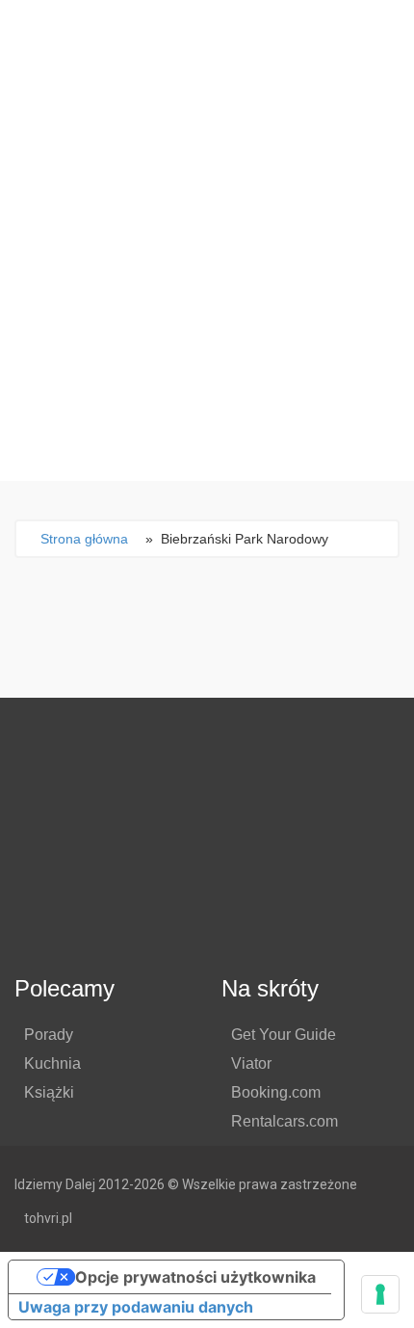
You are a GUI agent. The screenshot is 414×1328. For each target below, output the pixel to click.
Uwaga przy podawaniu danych (135, 1306)
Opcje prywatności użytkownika (195, 1277)
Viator (251, 1063)
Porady (48, 1034)
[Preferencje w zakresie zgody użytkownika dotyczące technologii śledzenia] (380, 1294)
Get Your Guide (283, 1034)
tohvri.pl (48, 1218)
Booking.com (276, 1092)
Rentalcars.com (284, 1121)
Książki (49, 1092)
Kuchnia (52, 1063)
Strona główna (84, 538)
